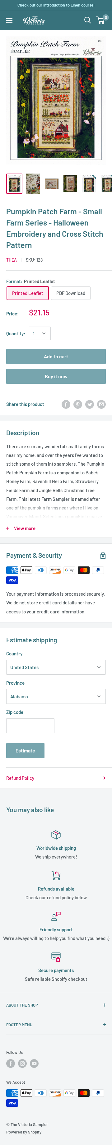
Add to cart (56, 356)
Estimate (25, 750)
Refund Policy (20, 778)
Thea (11, 260)
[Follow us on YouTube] (34, 1063)
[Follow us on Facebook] (10, 1063)
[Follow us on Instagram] (22, 1063)
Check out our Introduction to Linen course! (56, 4)
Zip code (14, 712)
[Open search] (87, 20)
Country (14, 653)
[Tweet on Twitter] (89, 404)
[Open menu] (9, 20)
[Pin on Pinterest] (77, 404)
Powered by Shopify (23, 1131)
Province (15, 683)
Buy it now (56, 376)
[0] (101, 20)
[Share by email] (101, 404)
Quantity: (15, 333)
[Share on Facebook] (66, 404)
